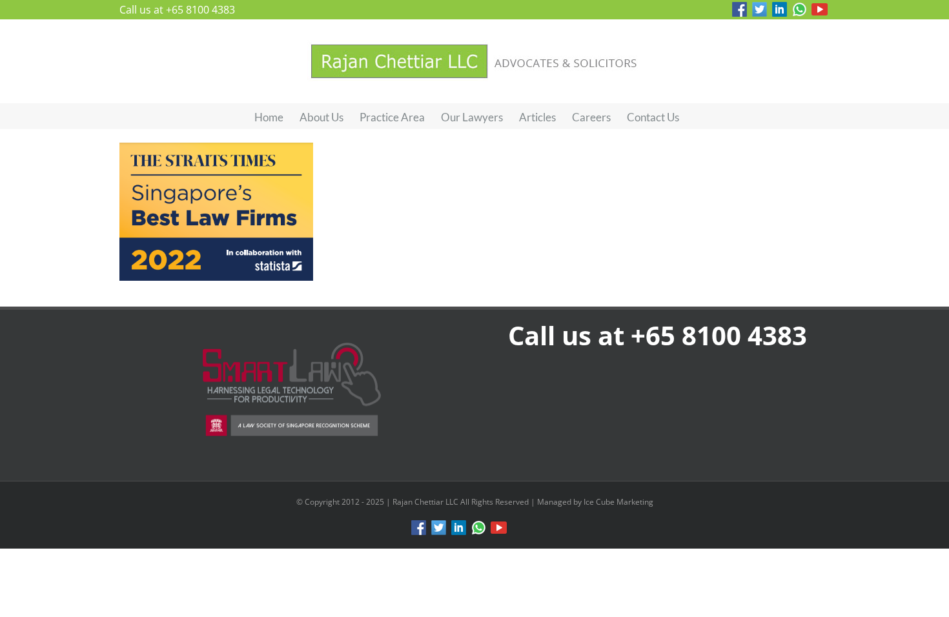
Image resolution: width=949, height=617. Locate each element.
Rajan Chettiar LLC (426, 501)
